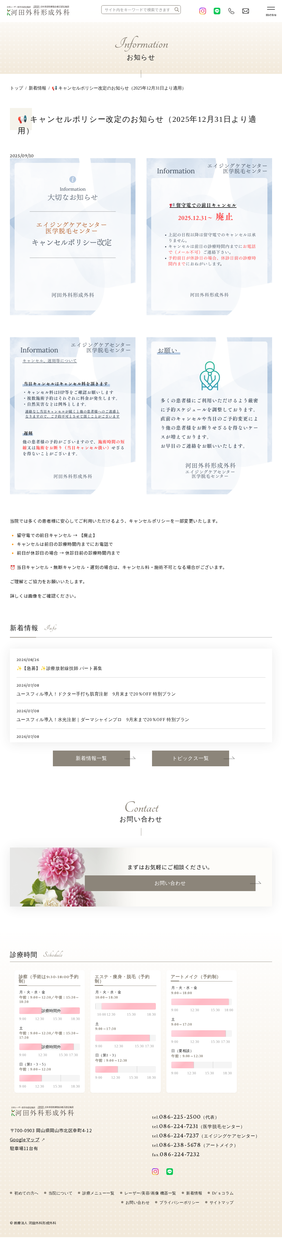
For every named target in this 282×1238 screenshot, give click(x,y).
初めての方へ (26, 1193)
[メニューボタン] (271, 11)
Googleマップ (25, 1139)
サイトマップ (222, 1203)
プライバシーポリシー (179, 1203)
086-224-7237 (206, 1135)
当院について (60, 1193)
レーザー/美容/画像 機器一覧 (150, 1193)
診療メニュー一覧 (98, 1193)
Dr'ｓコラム (223, 1193)
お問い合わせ (170, 883)
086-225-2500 (185, 1116)
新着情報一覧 (91, 758)
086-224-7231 (198, 1125)
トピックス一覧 (190, 758)
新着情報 (194, 1193)
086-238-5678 (195, 1144)
